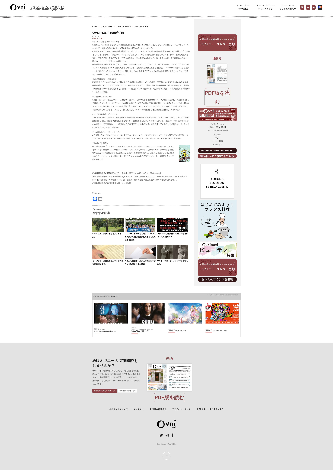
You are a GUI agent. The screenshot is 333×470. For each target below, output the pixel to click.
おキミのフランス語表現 (217, 279)
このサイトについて (118, 409)
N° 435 (95, 36)
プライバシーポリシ (181, 409)
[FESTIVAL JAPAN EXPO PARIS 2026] (177, 335)
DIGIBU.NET (114, 296)
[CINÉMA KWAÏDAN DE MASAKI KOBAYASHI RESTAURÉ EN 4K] (105, 335)
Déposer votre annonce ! (217, 150)
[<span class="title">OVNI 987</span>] (217, 74)
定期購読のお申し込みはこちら (105, 391)
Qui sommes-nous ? (210, 409)
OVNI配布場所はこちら (128, 391)
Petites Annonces (217, 127)
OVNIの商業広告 (158, 409)
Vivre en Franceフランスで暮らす (288, 7)
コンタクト (139, 409)
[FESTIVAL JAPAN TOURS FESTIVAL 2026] (216, 335)
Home (94, 26)
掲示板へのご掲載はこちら (217, 156)
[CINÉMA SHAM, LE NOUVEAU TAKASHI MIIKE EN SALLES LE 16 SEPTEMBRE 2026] (142, 335)
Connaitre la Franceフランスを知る (265, 7)
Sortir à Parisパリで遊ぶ (243, 7)
